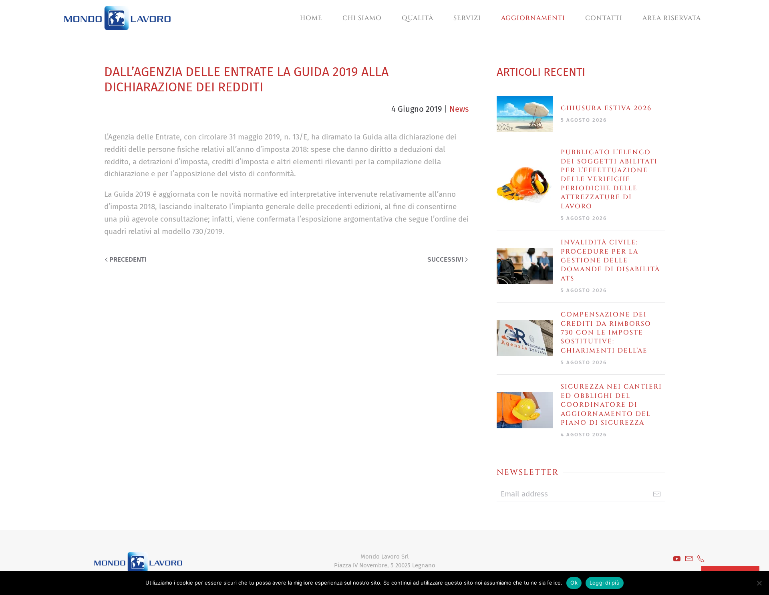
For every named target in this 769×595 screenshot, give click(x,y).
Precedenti (128, 259)
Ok (574, 582)
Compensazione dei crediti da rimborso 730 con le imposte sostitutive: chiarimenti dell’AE (606, 332)
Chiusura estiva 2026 (606, 108)
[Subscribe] (657, 494)
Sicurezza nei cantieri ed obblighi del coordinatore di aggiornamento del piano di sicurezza (611, 404)
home (311, 18)
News (459, 109)
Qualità (417, 18)
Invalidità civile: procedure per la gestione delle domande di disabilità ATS (610, 260)
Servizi (467, 18)
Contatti (603, 18)
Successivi (445, 259)
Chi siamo (362, 18)
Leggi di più (605, 582)
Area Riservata (671, 18)
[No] (759, 583)
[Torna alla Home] (117, 18)
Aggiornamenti (533, 18)
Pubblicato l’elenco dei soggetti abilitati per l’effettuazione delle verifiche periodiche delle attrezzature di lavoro (609, 179)
